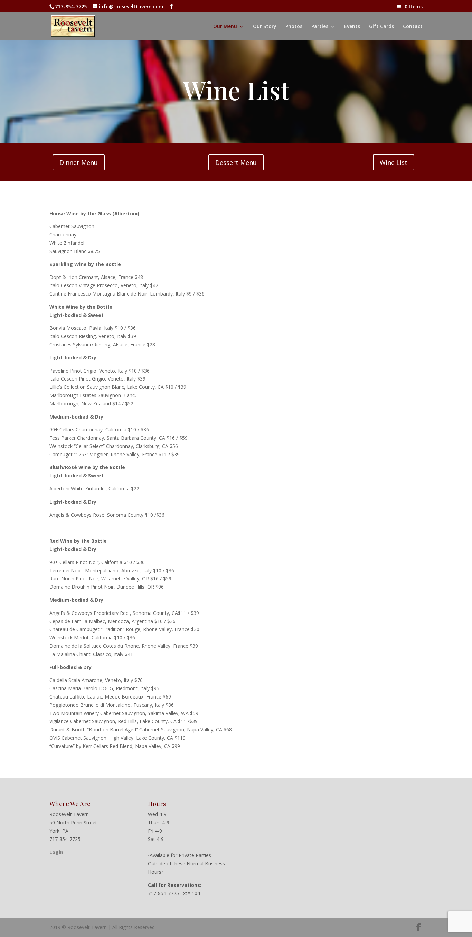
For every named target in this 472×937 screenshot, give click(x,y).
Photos (293, 26)
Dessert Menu (236, 162)
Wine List (393, 162)
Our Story (264, 26)
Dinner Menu (78, 162)
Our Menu (225, 26)
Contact (413, 26)
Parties (319, 26)
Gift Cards (381, 26)
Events (352, 26)
